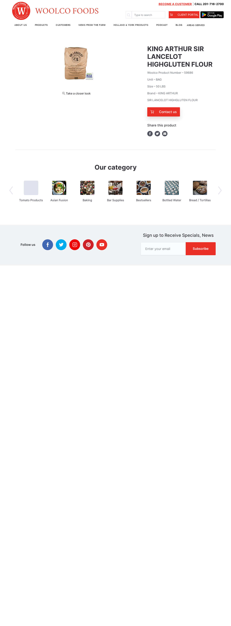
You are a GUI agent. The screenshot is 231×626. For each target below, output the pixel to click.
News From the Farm (92, 25)
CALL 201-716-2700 (209, 4)
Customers (63, 25)
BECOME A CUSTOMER (175, 4)
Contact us (167, 112)
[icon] (47, 244)
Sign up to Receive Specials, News (178, 235)
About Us (20, 25)
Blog (179, 25)
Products (41, 25)
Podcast (162, 25)
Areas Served (196, 25)
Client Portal (187, 14)
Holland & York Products (131, 25)
